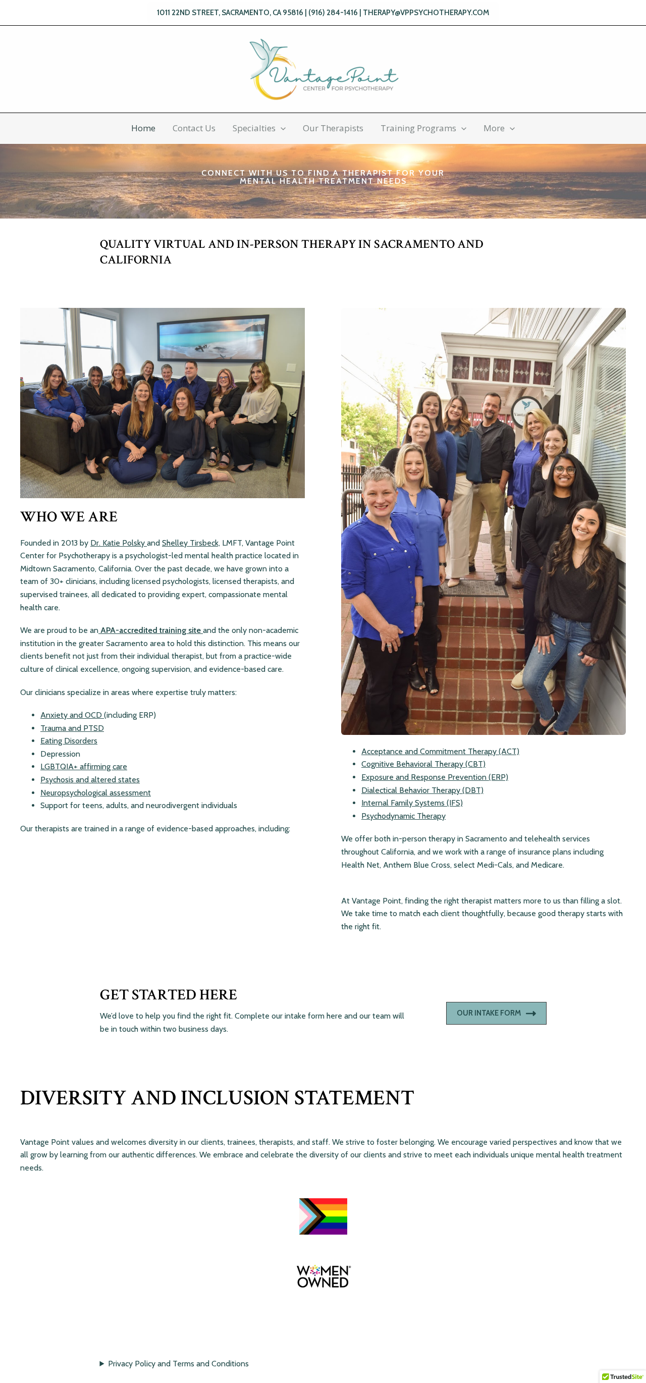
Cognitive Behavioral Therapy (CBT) (423, 764)
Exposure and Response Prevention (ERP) (434, 777)
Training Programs (418, 128)
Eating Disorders (68, 741)
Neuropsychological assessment (95, 792)
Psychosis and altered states (90, 779)
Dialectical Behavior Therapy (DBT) (422, 790)
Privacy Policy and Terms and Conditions (178, 1363)
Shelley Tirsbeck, (191, 543)
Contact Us (194, 128)
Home (143, 128)
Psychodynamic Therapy (403, 816)
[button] (323, 13)
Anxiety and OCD (72, 715)
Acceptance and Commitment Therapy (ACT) (440, 751)
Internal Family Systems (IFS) (412, 803)
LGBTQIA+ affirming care (83, 766)
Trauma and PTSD (72, 728)
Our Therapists (333, 128)
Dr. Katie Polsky (118, 543)
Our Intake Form (489, 1013)
